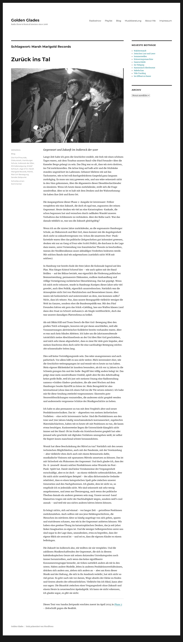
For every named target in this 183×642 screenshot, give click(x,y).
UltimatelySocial (113, 640)
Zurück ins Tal (30, 59)
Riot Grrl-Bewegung (20, 174)
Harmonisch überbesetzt (144, 68)
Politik (30, 172)
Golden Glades (25, 20)
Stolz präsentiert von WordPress (39, 626)
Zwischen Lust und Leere (144, 54)
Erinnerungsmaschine (143, 59)
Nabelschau (139, 70)
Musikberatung (133, 20)
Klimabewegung (18, 166)
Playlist (108, 20)
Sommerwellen (140, 56)
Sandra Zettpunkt (19, 177)
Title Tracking (140, 73)
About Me (150, 20)
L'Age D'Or (23, 169)
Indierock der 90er (26, 163)
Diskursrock (16, 160)
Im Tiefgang (139, 65)
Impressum (165, 20)
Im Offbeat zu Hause (142, 76)
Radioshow (95, 20)
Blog (118, 20)
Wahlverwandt (140, 51)
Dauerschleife (140, 62)
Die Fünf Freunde (19, 157)
